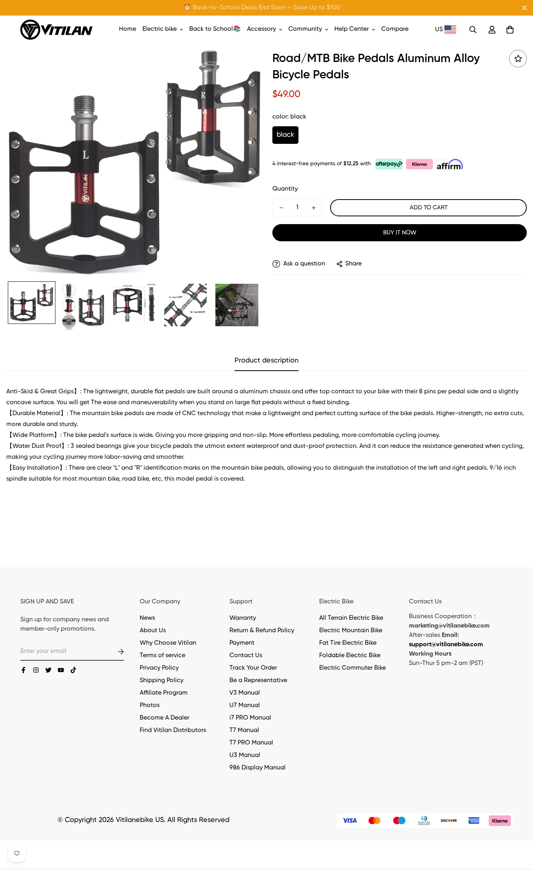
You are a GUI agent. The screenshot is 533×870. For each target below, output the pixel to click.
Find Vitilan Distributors (173, 730)
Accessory (261, 29)
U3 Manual (244, 755)
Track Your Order (253, 668)
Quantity (285, 189)
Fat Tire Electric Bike (348, 643)
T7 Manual (244, 730)
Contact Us (245, 655)
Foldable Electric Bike (349, 655)
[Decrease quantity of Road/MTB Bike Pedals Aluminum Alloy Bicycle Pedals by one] (281, 208)
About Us (153, 631)
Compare (395, 29)
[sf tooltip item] (518, 58)
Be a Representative (258, 680)
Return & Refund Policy (261, 631)
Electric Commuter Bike (352, 668)
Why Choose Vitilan (168, 643)
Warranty (242, 618)
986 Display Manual (257, 768)
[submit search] (473, 29)
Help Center (351, 29)
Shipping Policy (161, 680)
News (147, 618)
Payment (241, 643)
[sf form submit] (111, 652)
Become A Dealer (164, 718)
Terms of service (162, 655)
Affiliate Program (164, 693)
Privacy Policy (159, 668)
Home (127, 29)
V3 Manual (244, 693)
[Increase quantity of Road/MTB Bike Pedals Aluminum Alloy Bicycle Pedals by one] (313, 208)
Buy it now (399, 232)
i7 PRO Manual (250, 718)
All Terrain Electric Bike (351, 618)
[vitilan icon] (23, 670)
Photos (150, 705)
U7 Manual (244, 705)
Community (305, 29)
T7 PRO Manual (251, 743)
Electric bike (159, 29)
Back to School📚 (215, 29)
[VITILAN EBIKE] (56, 30)
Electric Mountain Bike (350, 631)
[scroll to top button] (518, 827)
